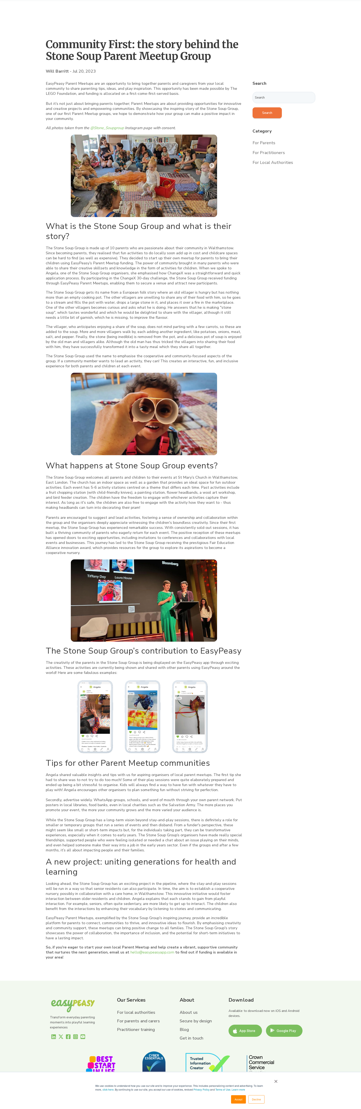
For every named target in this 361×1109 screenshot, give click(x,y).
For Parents (264, 143)
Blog (184, 1029)
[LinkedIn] (53, 1037)
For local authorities (136, 1012)
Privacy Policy (201, 1089)
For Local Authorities (273, 162)
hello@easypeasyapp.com (152, 952)
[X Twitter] (61, 1037)
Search (267, 113)
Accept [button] (239, 1099)
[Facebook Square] (68, 1037)
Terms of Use (222, 1089)
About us (189, 1012)
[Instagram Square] (75, 1037)
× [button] (275, 1080)
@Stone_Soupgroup (107, 127)
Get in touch (191, 1038)
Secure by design (196, 1021)
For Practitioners (269, 152)
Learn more (238, 1089)
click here (108, 1089)
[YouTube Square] (82, 1037)
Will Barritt (58, 71)
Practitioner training (136, 1029)
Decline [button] (256, 1099)
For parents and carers (138, 1021)
